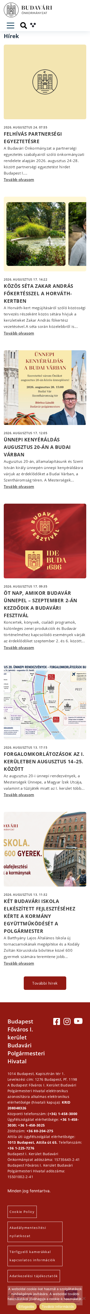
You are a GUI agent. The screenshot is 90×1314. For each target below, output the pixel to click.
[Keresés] (23, 25)
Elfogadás (26, 1307)
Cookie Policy (22, 1211)
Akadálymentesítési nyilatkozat (28, 1231)
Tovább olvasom (19, 179)
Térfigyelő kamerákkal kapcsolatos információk (33, 1256)
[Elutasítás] (83, 1298)
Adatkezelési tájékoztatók (34, 1276)
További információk (58, 1307)
